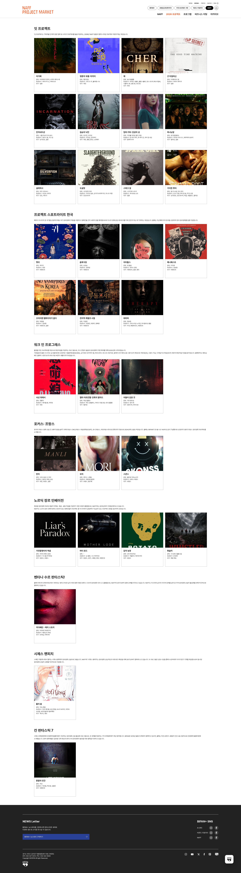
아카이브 (214, 14)
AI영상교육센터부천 (166, 8)
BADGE (209, 3)
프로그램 (187, 14)
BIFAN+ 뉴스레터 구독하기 (33, 837)
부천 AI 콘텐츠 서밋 (182, 8)
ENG (215, 3)
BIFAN (190, 3)
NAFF (209, 8)
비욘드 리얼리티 (198, 8)
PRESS (203, 3)
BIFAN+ (196, 3)
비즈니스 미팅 (201, 14)
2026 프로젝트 (173, 14)
